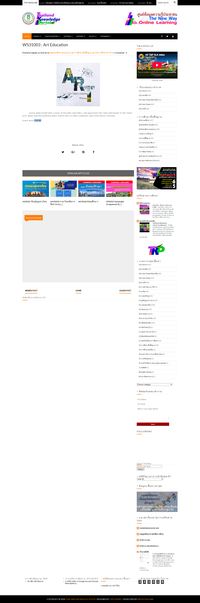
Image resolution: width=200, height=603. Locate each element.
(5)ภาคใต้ (142, 109)
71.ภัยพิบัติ (142, 368)
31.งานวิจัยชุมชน (145, 359)
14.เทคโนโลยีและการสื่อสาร (149, 341)
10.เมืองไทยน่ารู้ (144, 327)
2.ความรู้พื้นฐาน (144, 138)
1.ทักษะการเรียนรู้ (145, 134)
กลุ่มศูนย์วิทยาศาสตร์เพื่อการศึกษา (152, 534)
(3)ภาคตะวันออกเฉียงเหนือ (148, 100)
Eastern (79, 36)
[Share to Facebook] (93, 152)
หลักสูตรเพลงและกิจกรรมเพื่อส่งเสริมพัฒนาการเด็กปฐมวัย (157, 508)
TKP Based (104, 36)
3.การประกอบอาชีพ (146, 143)
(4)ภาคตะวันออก (145, 104)
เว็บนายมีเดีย (144, 552)
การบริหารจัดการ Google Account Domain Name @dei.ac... (81, 582)
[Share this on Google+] (73, 152)
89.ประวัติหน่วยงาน (146, 377)
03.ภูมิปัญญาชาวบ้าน (146, 300)
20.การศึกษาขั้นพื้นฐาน (81, 52)
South (92, 36)
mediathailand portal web (149, 528)
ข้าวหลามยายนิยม (119, 3)
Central (67, 36)
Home (27, 36)
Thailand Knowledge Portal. (81, 599)
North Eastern (51, 36)
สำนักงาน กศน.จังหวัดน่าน (149, 546)
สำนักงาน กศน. (145, 540)
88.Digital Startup (145, 372)
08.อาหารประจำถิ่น (146, 318)
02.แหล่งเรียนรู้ (144, 296)
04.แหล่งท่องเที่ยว (145, 305)
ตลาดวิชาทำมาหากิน (147, 221)
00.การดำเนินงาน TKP (147, 287)
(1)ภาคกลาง (143, 91)
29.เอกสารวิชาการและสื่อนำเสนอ (150, 354)
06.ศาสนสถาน (144, 314)
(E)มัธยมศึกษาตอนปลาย (60, 52)
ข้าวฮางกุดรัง (144, 3)
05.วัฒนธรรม (143, 309)
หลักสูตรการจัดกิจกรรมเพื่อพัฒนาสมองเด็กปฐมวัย (57, 3)
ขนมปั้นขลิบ (94, 3)
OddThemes (115, 599)
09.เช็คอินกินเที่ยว (145, 323)
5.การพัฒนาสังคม (145, 152)
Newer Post (31, 290)
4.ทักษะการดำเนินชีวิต (147, 147)
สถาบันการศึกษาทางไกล (103, 52)
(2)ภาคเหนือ (143, 95)
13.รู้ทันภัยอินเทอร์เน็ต (146, 336)
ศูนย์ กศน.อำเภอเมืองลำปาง (149, 156)
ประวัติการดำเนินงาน (35, 581)
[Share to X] (63, 152)
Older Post (125, 290)
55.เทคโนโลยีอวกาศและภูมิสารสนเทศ (152, 363)
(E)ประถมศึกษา (144, 120)
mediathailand (145, 599)
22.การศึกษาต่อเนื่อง (146, 350)
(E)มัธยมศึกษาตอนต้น (146, 125)
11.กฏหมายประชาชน (146, 332)
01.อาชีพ (142, 291)
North (36, 36)
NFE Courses (145, 203)
